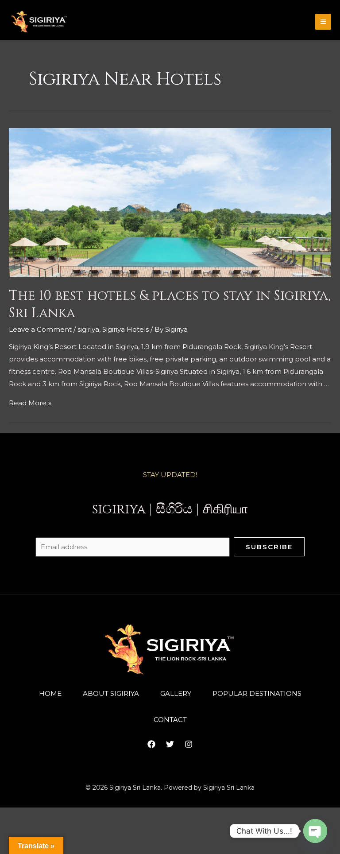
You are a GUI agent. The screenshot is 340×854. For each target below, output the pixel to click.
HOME (50, 693)
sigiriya (88, 329)
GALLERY (175, 693)
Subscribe (269, 547)
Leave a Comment (40, 329)
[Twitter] (170, 744)
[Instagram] (189, 744)
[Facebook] (151, 744)
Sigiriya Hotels (125, 329)
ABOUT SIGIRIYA (111, 693)
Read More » (30, 403)
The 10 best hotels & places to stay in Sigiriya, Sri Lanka (170, 304)
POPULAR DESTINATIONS (256, 693)
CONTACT (170, 719)
